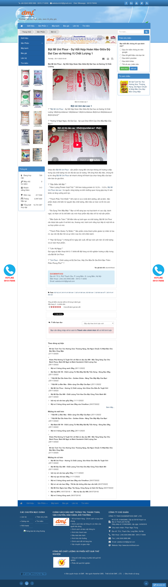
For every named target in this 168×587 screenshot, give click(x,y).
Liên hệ (24, 58)
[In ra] (108, 58)
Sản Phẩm (25, 43)
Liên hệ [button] (76, 26)
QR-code (26, 574)
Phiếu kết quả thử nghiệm (81, 563)
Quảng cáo (25, 521)
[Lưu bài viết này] (112, 58)
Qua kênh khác (128, 61)
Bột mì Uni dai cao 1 (81, 106)
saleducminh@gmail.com (62, 3)
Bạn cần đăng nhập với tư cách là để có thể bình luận (81, 330)
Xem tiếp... (110, 407)
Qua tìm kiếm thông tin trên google (132, 50)
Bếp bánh (24, 48)
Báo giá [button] (66, 26)
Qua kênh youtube (129, 58)
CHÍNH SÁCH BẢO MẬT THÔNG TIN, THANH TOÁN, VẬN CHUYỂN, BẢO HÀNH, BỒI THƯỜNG (76, 513)
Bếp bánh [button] (55, 26)
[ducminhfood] (31, 116)
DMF (82, 573)
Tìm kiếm (24, 63)
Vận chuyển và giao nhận (81, 544)
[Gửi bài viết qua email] (103, 58)
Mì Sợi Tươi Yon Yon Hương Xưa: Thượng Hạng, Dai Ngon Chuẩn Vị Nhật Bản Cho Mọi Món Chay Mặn (138, 87)
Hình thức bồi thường (79, 538)
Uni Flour (54, 260)
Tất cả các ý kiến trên (130, 64)
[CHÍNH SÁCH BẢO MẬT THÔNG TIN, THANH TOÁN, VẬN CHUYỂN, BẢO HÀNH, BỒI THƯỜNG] (61, 522)
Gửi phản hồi (160, 585)
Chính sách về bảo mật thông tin (83, 529)
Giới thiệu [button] (30, 26)
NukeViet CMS (98, 573)
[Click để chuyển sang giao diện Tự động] (21, 583)
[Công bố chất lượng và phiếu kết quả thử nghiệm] (61, 562)
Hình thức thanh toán (79, 532)
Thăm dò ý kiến (42, 517)
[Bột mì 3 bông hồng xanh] (28, 13)
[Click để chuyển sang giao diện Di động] (32, 583)
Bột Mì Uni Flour (57, 109)
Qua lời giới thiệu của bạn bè (133, 55)
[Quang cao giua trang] (81, 39)
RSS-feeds (25, 525)
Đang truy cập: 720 (39, 574)
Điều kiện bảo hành (78, 535)
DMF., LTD (118, 573)
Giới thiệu (24, 38)
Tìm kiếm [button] (86, 26)
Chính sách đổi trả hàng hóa (82, 541)
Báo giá (24, 53)
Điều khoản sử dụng (132, 573)
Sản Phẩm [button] (42, 26)
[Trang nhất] (22, 26)
